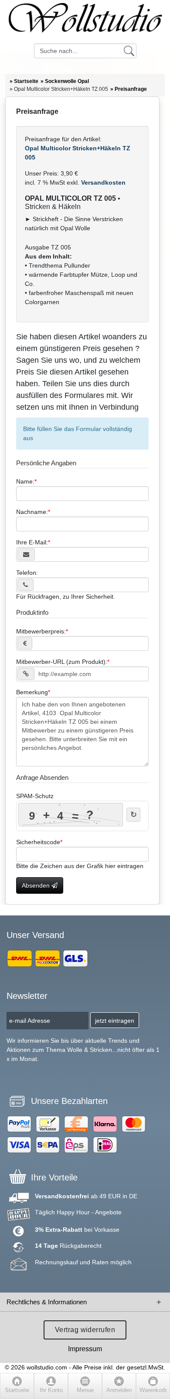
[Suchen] (129, 50)
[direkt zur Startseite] (85, 21)
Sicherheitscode (38, 842)
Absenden (36, 885)
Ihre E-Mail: (32, 542)
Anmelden (119, 1390)
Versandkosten (102, 182)
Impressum (85, 1349)
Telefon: (27, 572)
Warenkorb (153, 1390)
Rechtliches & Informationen (47, 1302)
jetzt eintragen (114, 1020)
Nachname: (32, 511)
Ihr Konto (51, 1390)
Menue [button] (85, 1390)
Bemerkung (32, 692)
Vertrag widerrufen (85, 1329)
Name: (25, 481)
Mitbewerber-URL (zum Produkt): (61, 661)
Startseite (17, 1390)
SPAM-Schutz (35, 795)
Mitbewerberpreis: (41, 631)
